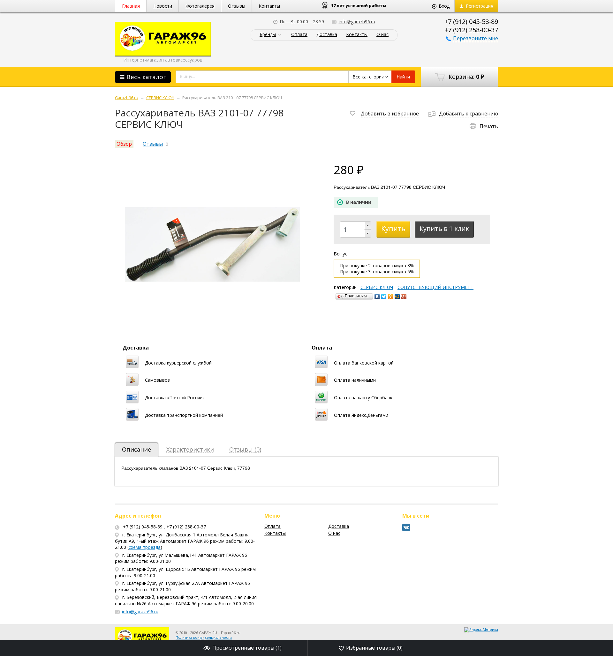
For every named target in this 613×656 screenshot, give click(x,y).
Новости (162, 6)
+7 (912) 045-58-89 (471, 21)
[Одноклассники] (390, 296)
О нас (382, 34)
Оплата (299, 34)
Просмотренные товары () (247, 647)
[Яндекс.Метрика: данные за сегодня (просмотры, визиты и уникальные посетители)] (481, 629)
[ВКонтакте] (377, 296)
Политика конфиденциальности (204, 637)
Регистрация (479, 6)
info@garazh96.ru (357, 21)
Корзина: (465, 76)
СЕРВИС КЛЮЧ (376, 287)
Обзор (124, 144)
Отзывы (236, 6)
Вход (444, 6)
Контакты (269, 6)
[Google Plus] (404, 296)
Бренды (268, 34)
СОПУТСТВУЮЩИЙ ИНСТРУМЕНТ (435, 287)
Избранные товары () (374, 647)
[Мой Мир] (397, 296)
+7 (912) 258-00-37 (471, 30)
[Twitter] (384, 296)
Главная (131, 6)
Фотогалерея (200, 6)
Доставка (326, 34)
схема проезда (145, 547)
